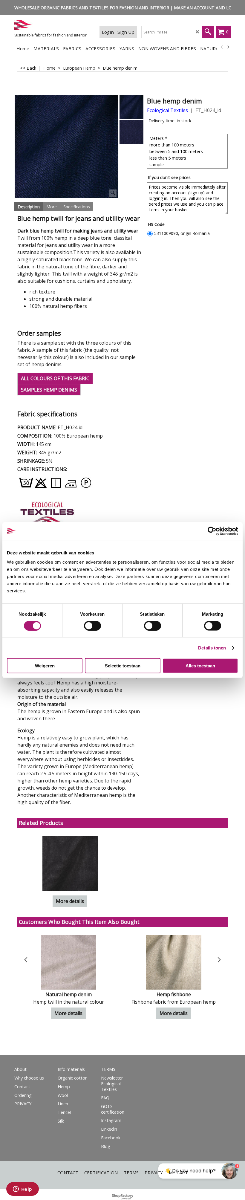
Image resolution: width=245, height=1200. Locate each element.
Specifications (76, 207)
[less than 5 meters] (188, 158)
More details (70, 901)
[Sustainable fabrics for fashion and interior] (52, 25)
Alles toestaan (200, 665)
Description (29, 207)
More (51, 207)
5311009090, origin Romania (182, 233)
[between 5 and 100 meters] (188, 151)
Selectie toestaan (122, 665)
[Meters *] (188, 138)
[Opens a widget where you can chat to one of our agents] (22, 1189)
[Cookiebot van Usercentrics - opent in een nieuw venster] (212, 530)
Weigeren (45, 665)
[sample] (188, 164)
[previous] (222, 47)
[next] (228, 47)
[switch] (92, 625)
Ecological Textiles (167, 110)
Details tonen (212, 647)
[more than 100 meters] (188, 144)
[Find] (208, 32)
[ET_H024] (131, 132)
